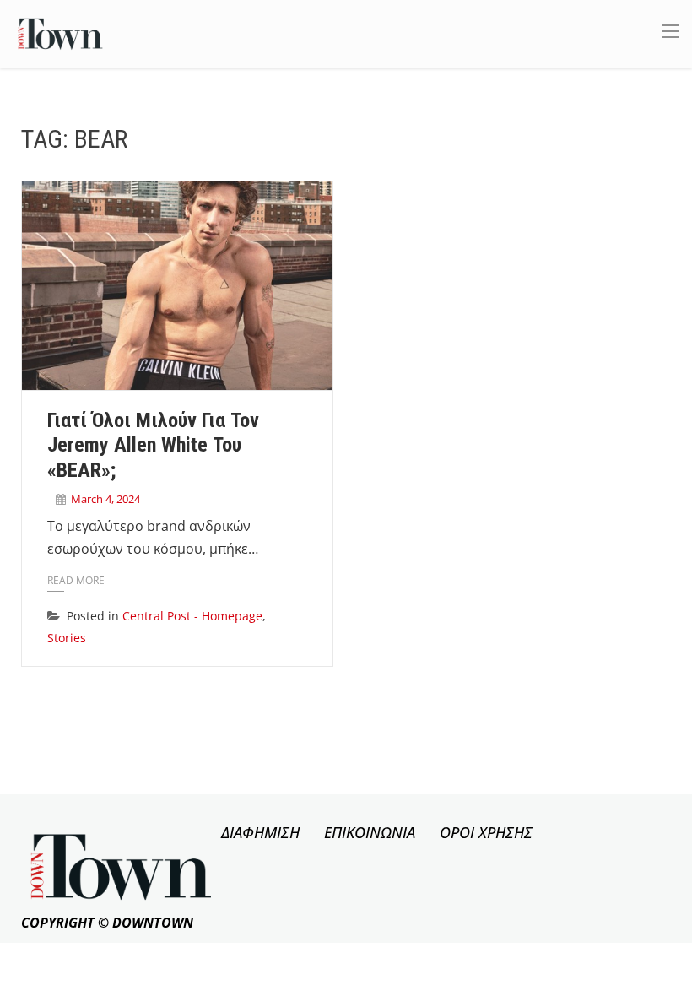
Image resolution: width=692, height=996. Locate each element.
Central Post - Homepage (192, 616)
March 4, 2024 (105, 498)
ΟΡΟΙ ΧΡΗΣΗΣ (486, 832)
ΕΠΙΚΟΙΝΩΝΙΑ (369, 832)
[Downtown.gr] (60, 32)
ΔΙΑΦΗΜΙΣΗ (260, 832)
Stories (66, 638)
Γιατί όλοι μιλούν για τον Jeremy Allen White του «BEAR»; (153, 446)
